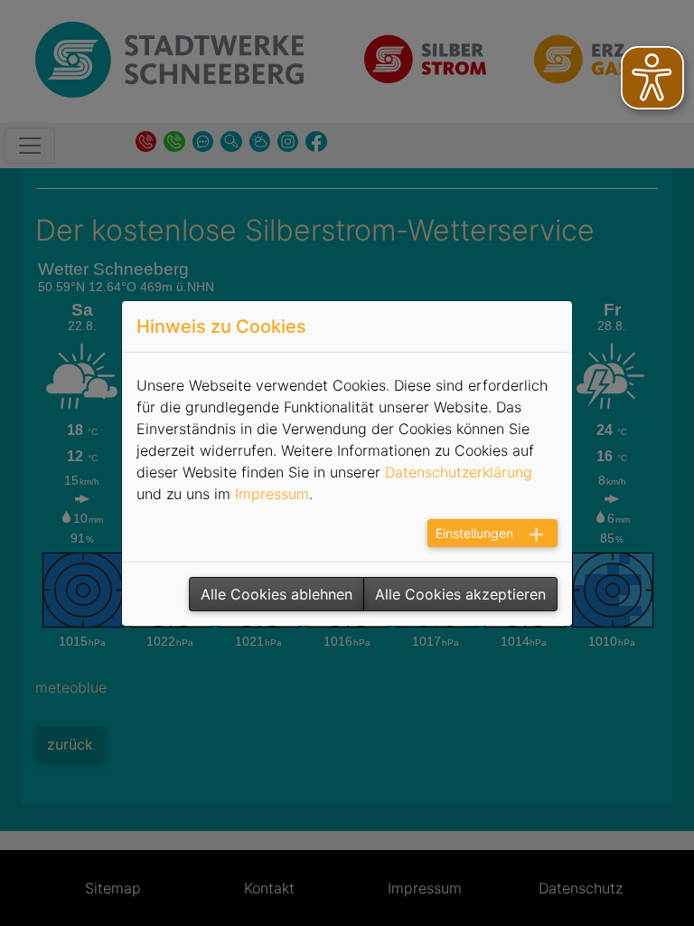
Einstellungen (474, 533)
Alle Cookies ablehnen (276, 594)
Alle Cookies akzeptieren (460, 594)
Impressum (272, 494)
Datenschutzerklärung (458, 472)
